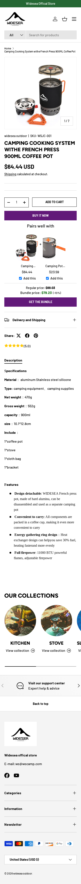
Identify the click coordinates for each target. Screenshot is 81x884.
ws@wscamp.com (28, 764)
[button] (64, 19)
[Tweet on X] (18, 335)
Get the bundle (40, 302)
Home (7, 48)
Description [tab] (13, 360)
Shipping (10, 174)
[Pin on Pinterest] (36, 335)
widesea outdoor (15, 136)
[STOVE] (56, 620)
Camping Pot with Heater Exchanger (54, 266)
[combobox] (40, 34)
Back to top (40, 704)
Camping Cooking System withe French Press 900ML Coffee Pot (39, 51)
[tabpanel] (40, 464)
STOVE (56, 643)
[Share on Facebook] (27, 335)
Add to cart (54, 202)
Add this (29, 278)
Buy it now (40, 215)
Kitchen (20, 643)
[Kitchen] (20, 620)
